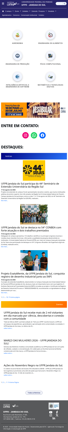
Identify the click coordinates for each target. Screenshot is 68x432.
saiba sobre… (8, 328)
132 (7, 297)
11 (7, 382)
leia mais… (4, 200)
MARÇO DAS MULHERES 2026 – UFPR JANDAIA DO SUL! (33, 342)
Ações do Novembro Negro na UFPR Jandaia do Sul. (33, 365)
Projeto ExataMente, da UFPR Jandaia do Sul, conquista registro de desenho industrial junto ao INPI (33, 275)
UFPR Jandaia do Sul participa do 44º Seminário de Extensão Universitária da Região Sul (30, 185)
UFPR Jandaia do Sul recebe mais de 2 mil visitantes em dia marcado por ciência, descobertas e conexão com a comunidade (34, 315)
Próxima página (14, 297)
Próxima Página (13, 382)
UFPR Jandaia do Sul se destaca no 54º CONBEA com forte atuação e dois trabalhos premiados (31, 229)
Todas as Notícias (34, 393)
